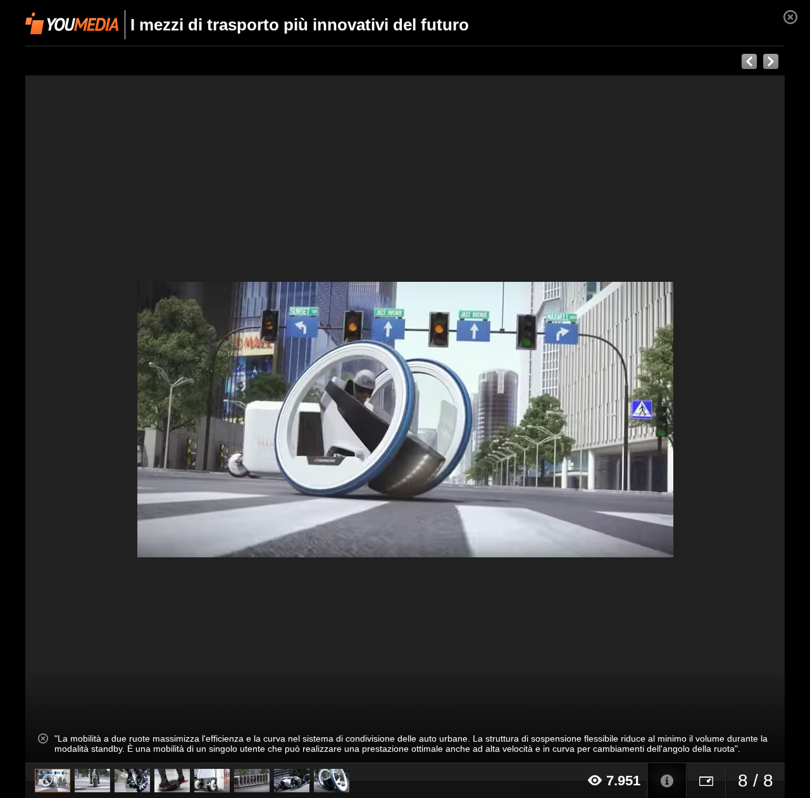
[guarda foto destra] (481, 419)
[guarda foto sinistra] (101, 419)
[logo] (71, 23)
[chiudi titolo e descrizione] (43, 738)
